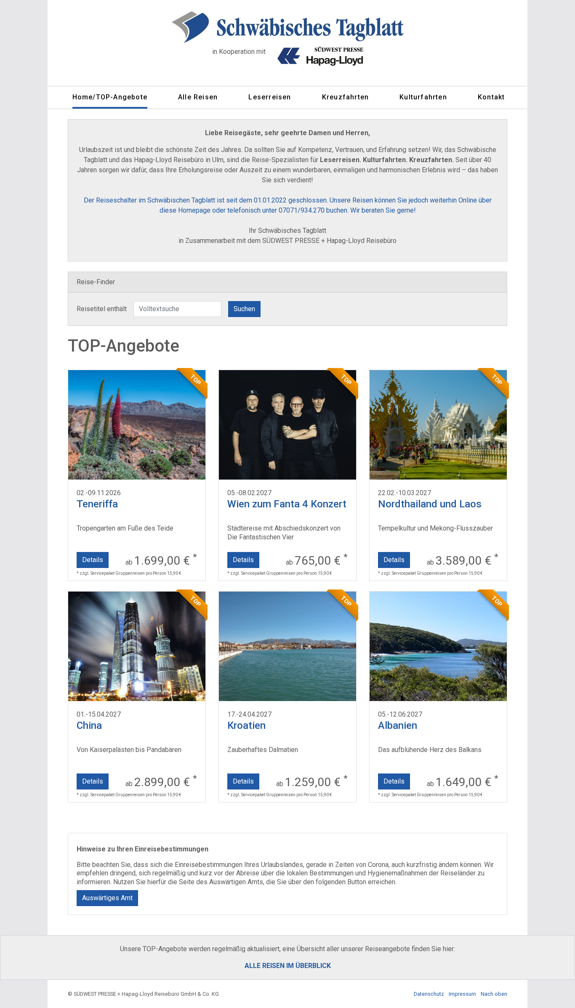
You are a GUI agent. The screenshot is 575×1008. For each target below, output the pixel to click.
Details (92, 560)
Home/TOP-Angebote (109, 97)
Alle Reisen (198, 97)
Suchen (244, 309)
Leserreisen (269, 97)
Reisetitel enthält (102, 309)
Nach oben (494, 994)
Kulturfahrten (423, 97)
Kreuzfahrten (345, 97)
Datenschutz (429, 994)
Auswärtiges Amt (107, 898)
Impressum (462, 994)
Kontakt (491, 97)
